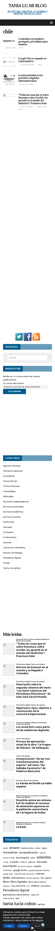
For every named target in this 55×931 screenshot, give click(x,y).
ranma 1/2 (35, 894)
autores (42, 852)
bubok (32, 857)
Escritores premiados (13, 506)
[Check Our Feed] (36, 339)
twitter (41, 904)
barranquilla (22, 858)
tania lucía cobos (19, 903)
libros (6, 882)
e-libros (23, 862)
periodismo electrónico (16, 895)
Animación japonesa (13, 470)
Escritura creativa (12, 517)
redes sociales (8, 898)
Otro (21, 47)
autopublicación (28, 852)
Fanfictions (8, 522)
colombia (44, 857)
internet (40, 874)
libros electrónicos (37, 882)
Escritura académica (13, 511)
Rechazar (23, 925)
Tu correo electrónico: (13, 383)
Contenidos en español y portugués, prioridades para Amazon (33, 41)
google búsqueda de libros (39, 870)
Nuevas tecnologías (12, 552)
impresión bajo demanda (24, 874)
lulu (28, 886)
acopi (5, 848)
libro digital (46, 878)
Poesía (6, 562)
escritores (10, 866)
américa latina (27, 848)
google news (8, 874)
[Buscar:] (28, 357)
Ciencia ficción (10, 481)
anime (37, 848)
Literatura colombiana (14, 547)
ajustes (39, 920)
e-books (14, 862)
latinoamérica (18, 878)
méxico (35, 886)
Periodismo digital (12, 557)
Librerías (7, 542)
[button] (50, 22)
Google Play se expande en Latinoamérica (32, 60)
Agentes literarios (12, 465)
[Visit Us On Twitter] (19, 339)
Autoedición (9, 476)
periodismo (46, 886)
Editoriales (8, 496)
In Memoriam (9, 537)
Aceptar (9, 925)
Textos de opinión (12, 568)
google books (20, 870)
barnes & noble (9, 858)
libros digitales (19, 882)
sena (17, 898)
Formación (8, 532)
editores (31, 862)
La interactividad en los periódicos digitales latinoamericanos (30, 78)
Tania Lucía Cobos (26, 84)
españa (37, 866)
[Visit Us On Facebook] (27, 339)
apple (44, 848)
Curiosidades (9, 491)
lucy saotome (18, 886)
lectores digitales (32, 878)
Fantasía (7, 527)
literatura (6, 886)
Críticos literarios (11, 486)
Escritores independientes (16, 501)
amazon (14, 848)
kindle (6, 878)
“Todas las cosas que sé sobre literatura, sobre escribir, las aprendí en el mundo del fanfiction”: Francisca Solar (33, 99)
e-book (5, 862)
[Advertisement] (27, 424)
